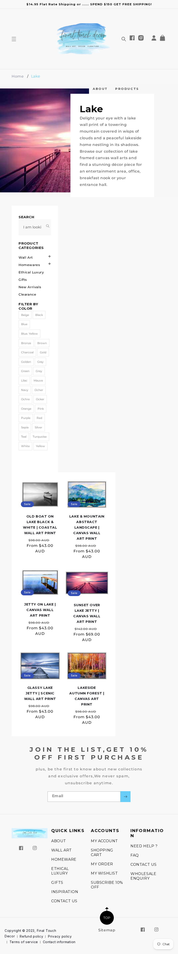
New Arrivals (30, 287)
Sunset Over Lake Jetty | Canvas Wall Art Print (86, 613)
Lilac (24, 380)
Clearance (27, 294)
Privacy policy (60, 936)
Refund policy (31, 936)
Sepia (25, 427)
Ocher (39, 390)
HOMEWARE (63, 859)
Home (18, 76)
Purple (25, 418)
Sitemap (106, 930)
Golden (26, 361)
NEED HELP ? (144, 846)
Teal (23, 436)
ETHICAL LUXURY (60, 870)
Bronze (26, 343)
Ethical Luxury (31, 272)
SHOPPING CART (102, 852)
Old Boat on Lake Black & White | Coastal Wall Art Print (40, 524)
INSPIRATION (64, 892)
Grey (39, 371)
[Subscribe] (125, 796)
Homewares (29, 265)
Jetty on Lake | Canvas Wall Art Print (40, 610)
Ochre (25, 399)
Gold (43, 352)
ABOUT (100, 89)
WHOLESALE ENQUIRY (143, 876)
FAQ (134, 855)
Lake (35, 76)
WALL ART (61, 850)
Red (39, 418)
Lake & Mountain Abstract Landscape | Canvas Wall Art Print (86, 527)
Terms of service (24, 942)
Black (39, 315)
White (25, 446)
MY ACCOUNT (104, 841)
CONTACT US (64, 901)
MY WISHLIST (104, 873)
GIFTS (57, 882)
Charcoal (27, 352)
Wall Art (26, 257)
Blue (24, 324)
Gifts (23, 280)
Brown (42, 343)
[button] (14, 39)
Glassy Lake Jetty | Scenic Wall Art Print (40, 693)
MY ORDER (102, 864)
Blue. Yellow (29, 333)
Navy (24, 390)
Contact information (59, 942)
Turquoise (40, 436)
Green (25, 371)
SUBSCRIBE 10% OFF (107, 884)
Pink (41, 408)
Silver (38, 427)
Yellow (40, 446)
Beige (25, 315)
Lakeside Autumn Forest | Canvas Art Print (86, 696)
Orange (26, 408)
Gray (40, 361)
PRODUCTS (127, 89)
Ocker (40, 399)
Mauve (38, 380)
